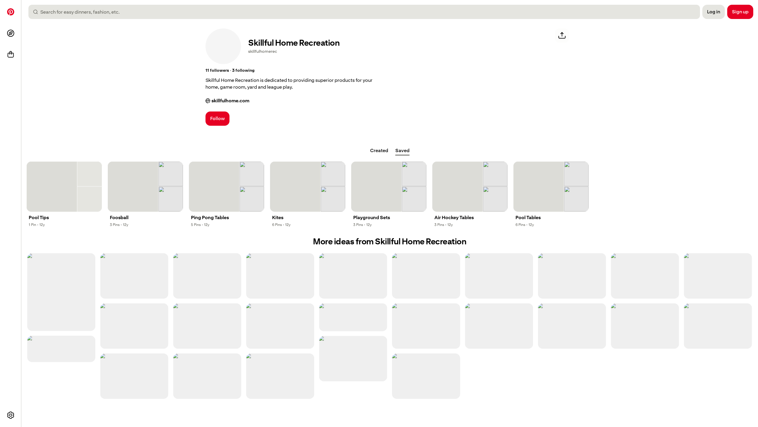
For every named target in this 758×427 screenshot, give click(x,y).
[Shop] (11, 54)
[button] (217, 71)
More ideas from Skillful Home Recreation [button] (389, 241)
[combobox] (366, 12)
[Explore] (11, 33)
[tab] (379, 151)
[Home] (11, 12)
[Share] (562, 35)
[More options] (11, 415)
